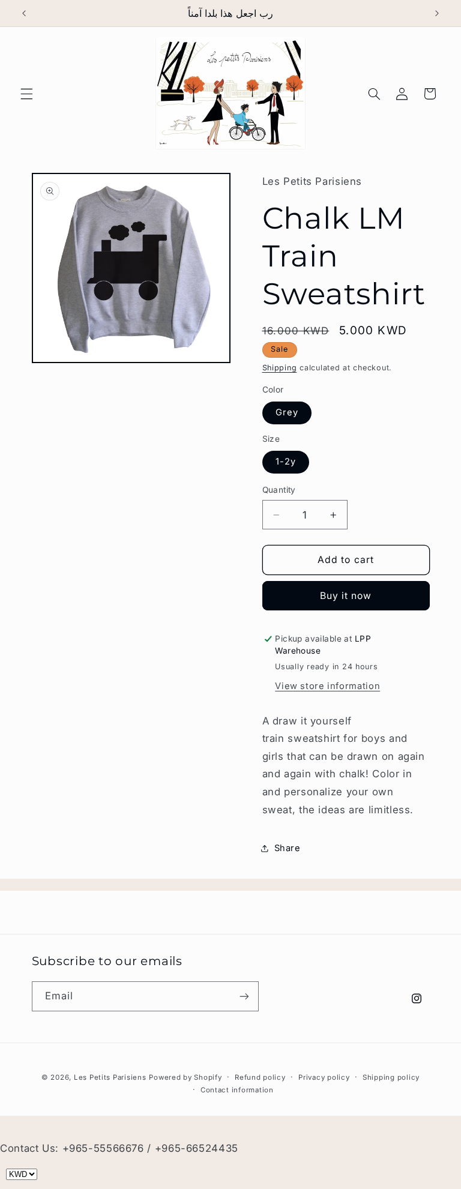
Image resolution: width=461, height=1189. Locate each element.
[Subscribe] (244, 996)
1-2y (286, 461)
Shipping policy (391, 1077)
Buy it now (346, 595)
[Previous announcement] (24, 13)
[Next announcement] (437, 13)
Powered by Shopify (185, 1077)
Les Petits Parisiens (110, 1077)
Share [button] (287, 848)
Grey (287, 412)
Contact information (237, 1090)
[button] (26, 93)
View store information (327, 686)
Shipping (279, 367)
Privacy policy (323, 1077)
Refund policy (260, 1077)
